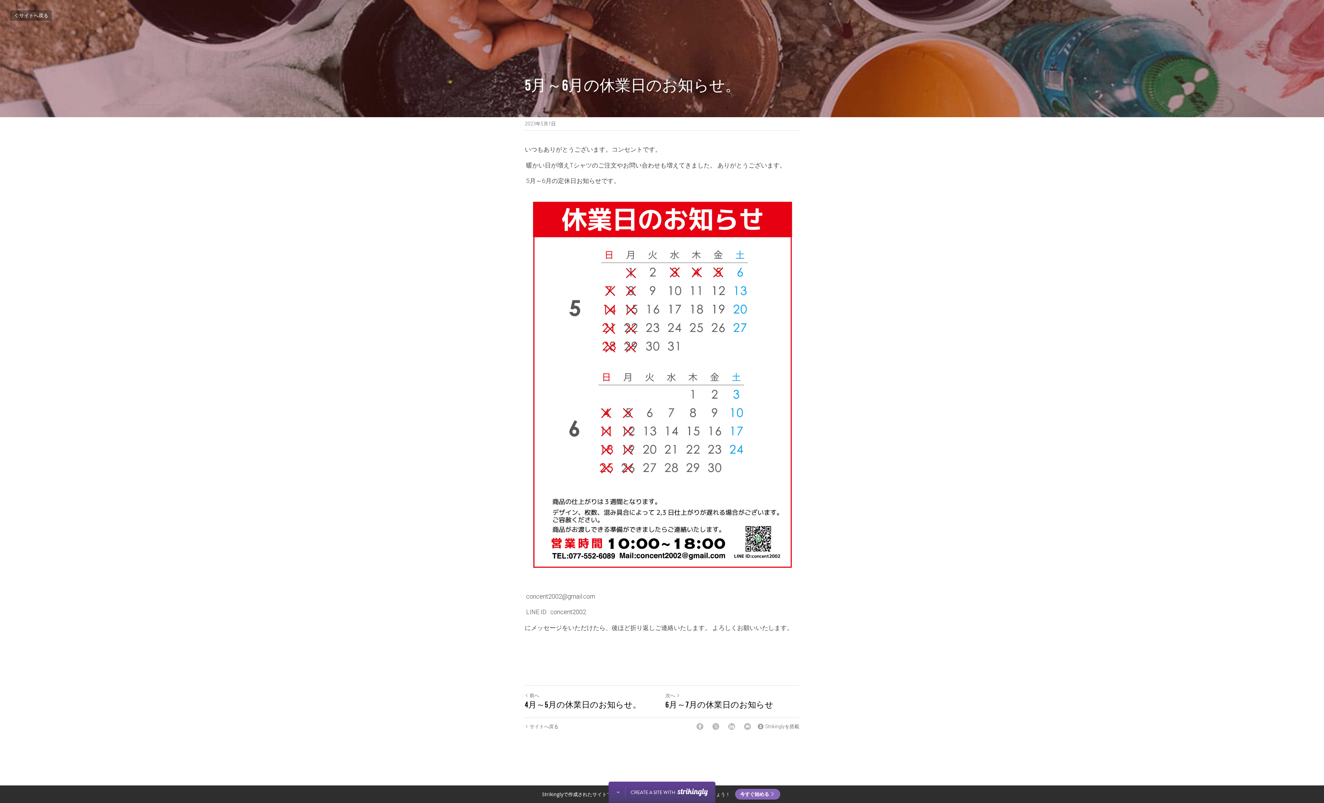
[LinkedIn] (731, 726)
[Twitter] (715, 726)
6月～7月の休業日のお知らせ (719, 704)
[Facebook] (699, 726)
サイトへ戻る (33, 15)
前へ (534, 695)
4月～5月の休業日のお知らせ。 (583, 704)
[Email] (747, 726)
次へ (670, 695)
